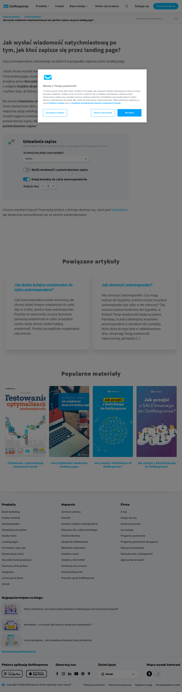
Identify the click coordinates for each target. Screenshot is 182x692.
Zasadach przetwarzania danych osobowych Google (96, 103)
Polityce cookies (57, 103)
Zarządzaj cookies (55, 113)
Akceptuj (129, 113)
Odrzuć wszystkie (103, 113)
